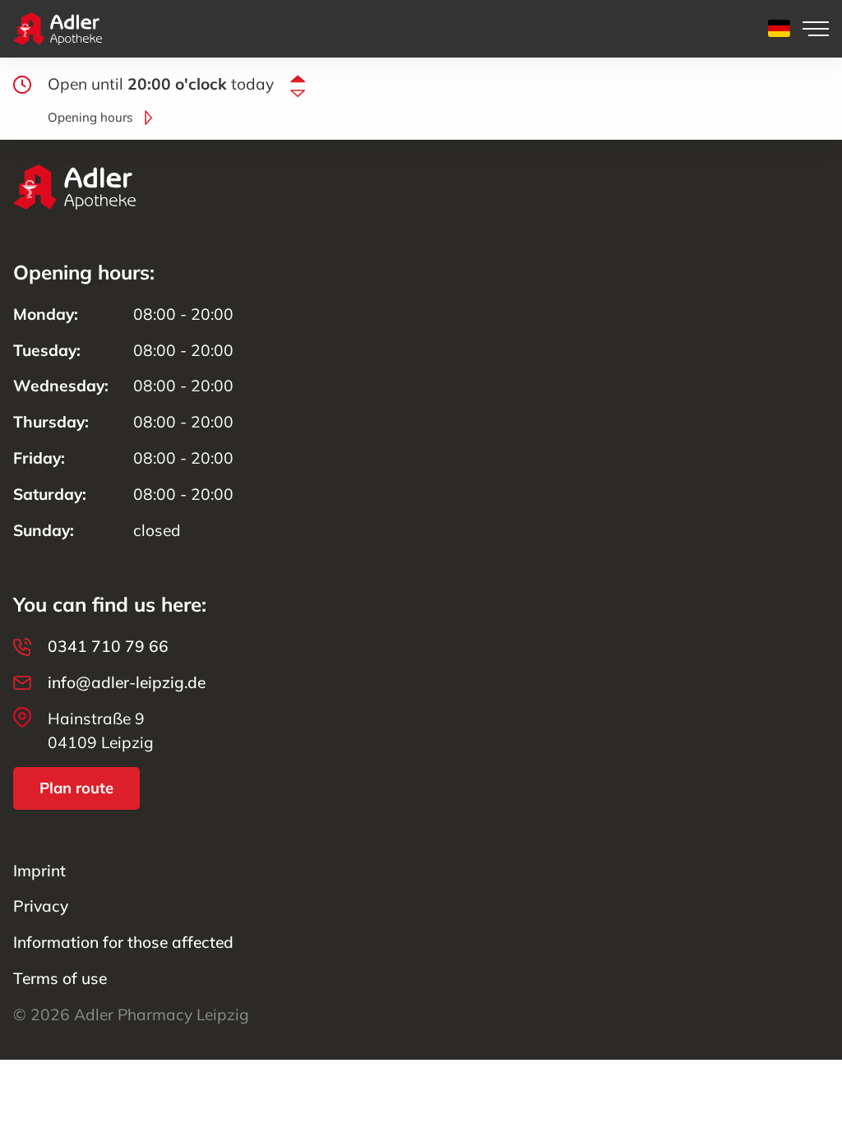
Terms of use (60, 978)
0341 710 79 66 (108, 646)
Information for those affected (123, 942)
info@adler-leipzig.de (127, 682)
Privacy (40, 906)
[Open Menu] (816, 29)
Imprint (39, 870)
